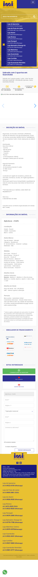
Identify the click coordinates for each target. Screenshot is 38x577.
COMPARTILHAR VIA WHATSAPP (19, 372)
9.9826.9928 (10, 499)
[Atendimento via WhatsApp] (5, 572)
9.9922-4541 (10, 536)
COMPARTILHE (29, 86)
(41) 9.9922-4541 (12, 56)
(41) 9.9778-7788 (12, 47)
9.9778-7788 (10, 522)
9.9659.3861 (10, 492)
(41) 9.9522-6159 (12, 26)
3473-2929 (9, 506)
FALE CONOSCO (19, 379)
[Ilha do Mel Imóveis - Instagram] (20, 463)
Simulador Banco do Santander (27, 348)
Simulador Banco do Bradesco (10, 348)
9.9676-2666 (10, 515)
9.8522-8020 (10, 508)
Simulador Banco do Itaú (27, 337)
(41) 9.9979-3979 (12, 51)
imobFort (16, 555)
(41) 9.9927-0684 (12, 60)
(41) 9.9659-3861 (12, 30)
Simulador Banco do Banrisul (27, 343)
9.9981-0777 (10, 550)
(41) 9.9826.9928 (12, 34)
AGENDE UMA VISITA (19, 386)
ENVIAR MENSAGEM (24, 450)
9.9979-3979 (9, 529)
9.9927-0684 (10, 543)
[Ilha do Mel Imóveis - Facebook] (17, 463)
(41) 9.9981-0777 (12, 64)
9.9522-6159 (10, 485)
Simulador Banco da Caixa (10, 343)
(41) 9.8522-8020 (12, 39)
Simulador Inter (10, 354)
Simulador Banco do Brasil (10, 337)
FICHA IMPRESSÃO (18, 89)
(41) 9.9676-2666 (12, 43)
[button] (35, 106)
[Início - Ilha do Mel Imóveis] (8, 4)
